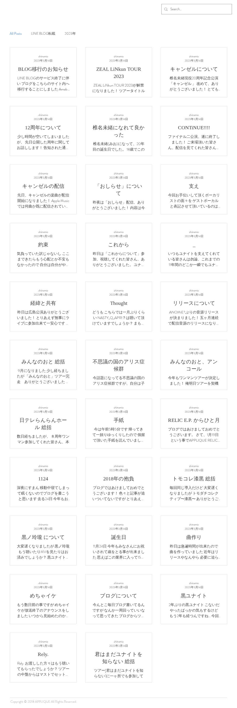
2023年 (70, 33)
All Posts (16, 33)
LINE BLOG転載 (43, 33)
